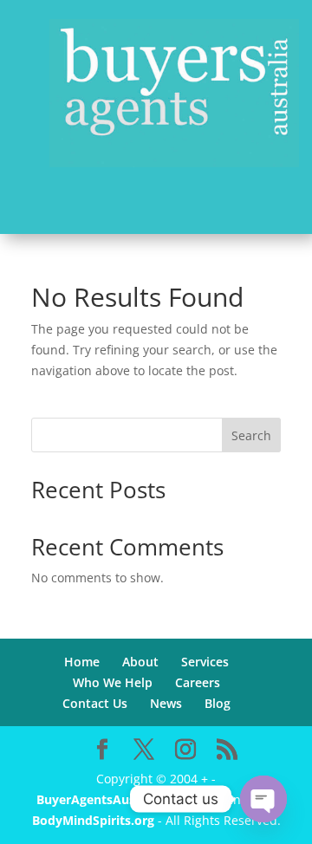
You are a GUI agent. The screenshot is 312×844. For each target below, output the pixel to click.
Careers (197, 682)
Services (205, 661)
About (140, 661)
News (166, 703)
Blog (218, 703)
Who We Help (113, 682)
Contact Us (94, 703)
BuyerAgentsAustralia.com (117, 799)
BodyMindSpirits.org (93, 820)
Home (82, 661)
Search (251, 435)
